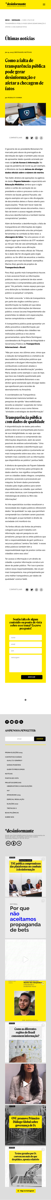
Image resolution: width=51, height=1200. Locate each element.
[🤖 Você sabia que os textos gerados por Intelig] (25, 1167)
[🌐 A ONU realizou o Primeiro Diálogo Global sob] (25, 1125)
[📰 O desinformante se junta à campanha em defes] (25, 918)
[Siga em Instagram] (16, 722)
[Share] (41, 138)
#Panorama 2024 (14, 795)
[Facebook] (27, 138)
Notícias (28, 52)
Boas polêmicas (12, 813)
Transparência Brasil (15, 267)
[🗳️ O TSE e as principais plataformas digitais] (25, 876)
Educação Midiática (14, 184)
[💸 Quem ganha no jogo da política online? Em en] (25, 959)
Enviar (31, 677)
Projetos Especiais (13, 782)
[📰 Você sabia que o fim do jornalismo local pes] (25, 1084)
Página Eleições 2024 (13, 752)
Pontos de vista (12, 778)
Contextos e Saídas (13, 757)
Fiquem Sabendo (22, 181)
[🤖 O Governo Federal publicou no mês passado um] (25, 1001)
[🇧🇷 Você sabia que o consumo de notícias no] (25, 1042)
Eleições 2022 (12, 804)
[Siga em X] (21, 722)
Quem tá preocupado (16, 769)
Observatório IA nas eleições (19, 786)
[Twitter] (31, 138)
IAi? (8, 790)
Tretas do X (12, 808)
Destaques (19, 52)
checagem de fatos (14, 237)
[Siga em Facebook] (7, 722)
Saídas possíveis (14, 765)
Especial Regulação (15, 799)
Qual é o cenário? (14, 760)
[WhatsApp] (36, 138)
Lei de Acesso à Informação (26, 162)
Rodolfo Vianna (15, 97)
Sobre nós (9, 817)
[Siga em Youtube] (12, 722)
